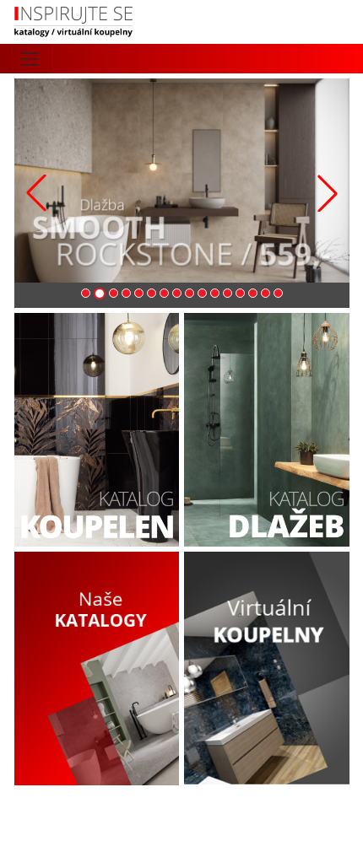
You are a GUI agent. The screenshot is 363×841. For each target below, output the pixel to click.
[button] (327, 193)
